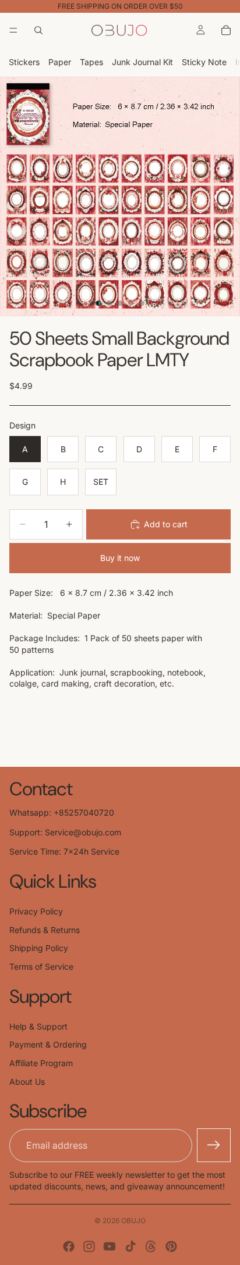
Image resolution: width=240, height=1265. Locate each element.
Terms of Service (41, 966)
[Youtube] (110, 1246)
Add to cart (166, 524)
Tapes (91, 62)
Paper (59, 62)
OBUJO (133, 1220)
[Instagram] (89, 1246)
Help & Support (38, 1026)
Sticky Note (204, 62)
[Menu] (13, 30)
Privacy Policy (36, 911)
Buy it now (120, 558)
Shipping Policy (38, 948)
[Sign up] (214, 1145)
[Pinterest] (171, 1246)
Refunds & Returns (44, 930)
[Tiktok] (130, 1246)
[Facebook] (69, 1246)
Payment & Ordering (48, 1044)
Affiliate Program (41, 1063)
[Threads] (151, 1246)
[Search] (38, 30)
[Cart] (226, 30)
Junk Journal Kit (142, 62)
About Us (27, 1082)
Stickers (24, 62)
